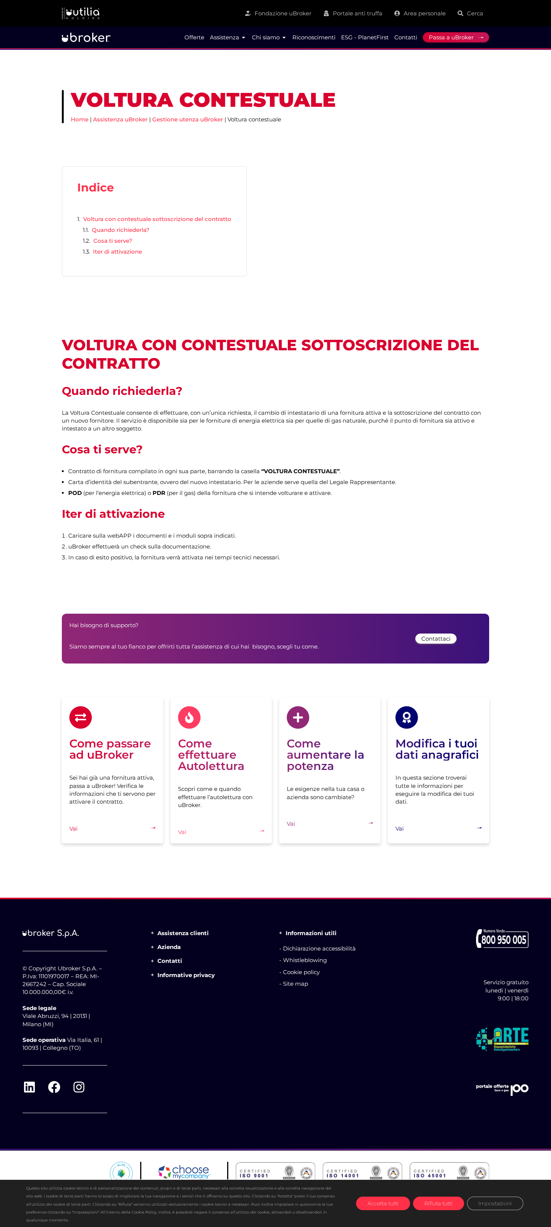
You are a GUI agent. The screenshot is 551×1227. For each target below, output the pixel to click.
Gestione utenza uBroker (187, 119)
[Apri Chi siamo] (284, 37)
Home (79, 119)
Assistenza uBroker (120, 119)
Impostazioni (495, 1203)
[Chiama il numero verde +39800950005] (502, 938)
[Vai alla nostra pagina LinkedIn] (29, 1087)
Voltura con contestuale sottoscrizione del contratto (157, 219)
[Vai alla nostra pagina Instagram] (78, 1087)
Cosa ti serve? (112, 240)
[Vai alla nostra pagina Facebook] (54, 1087)
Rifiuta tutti (438, 1203)
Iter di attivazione (117, 251)
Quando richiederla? (121, 229)
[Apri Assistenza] (243, 37)
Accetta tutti (383, 1203)
